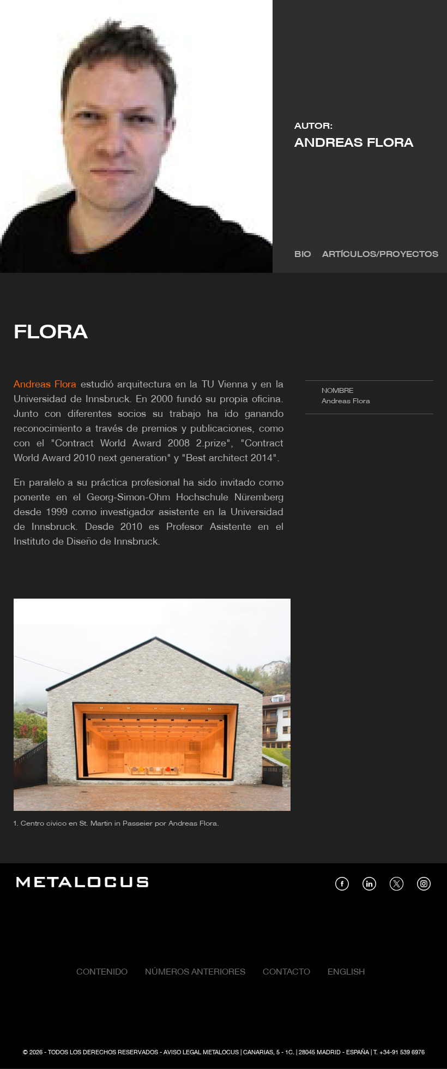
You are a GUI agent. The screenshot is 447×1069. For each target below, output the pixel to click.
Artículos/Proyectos (380, 255)
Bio (302, 255)
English (346, 972)
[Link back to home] (82, 884)
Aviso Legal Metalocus (201, 1052)
